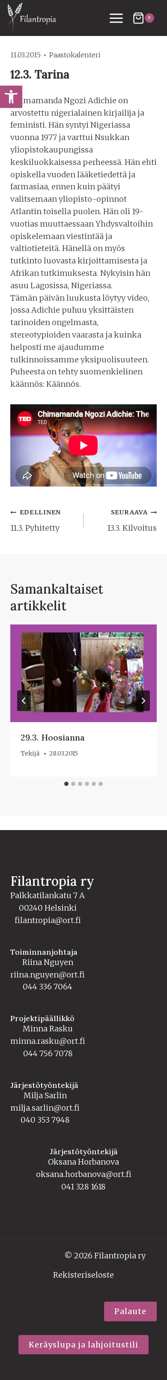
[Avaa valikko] (116, 18)
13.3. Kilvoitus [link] (132, 520)
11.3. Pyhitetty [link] (35, 520)
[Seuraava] (143, 700)
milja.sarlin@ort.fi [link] (45, 1108)
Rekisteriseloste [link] (83, 1275)
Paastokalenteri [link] (75, 55)
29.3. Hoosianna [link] (53, 737)
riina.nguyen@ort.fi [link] (47, 975)
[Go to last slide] (24, 700)
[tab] (66, 784)
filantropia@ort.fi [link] (48, 920)
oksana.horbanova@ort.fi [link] (83, 1174)
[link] (11, 97)
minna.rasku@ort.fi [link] (47, 1041)
